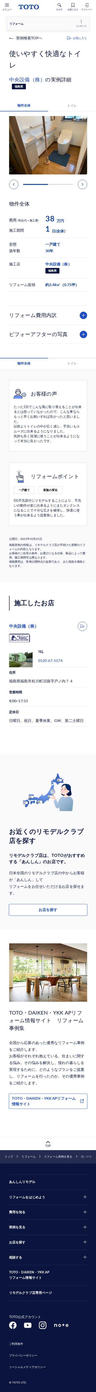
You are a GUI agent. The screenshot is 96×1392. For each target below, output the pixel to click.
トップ (9, 1156)
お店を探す (48, 910)
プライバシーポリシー (23, 1355)
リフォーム (28, 1156)
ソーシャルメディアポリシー (27, 1367)
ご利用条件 (16, 1343)
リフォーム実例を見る (58, 1156)
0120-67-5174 (50, 661)
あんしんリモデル (22, 1182)
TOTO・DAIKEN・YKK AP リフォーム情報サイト (29, 1275)
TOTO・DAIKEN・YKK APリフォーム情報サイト (44, 1101)
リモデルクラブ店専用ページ (30, 1293)
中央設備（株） (27, 79)
